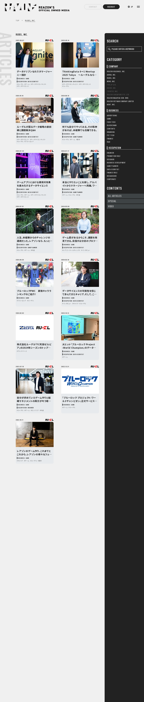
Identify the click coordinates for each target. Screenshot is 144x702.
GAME (109, 118)
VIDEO (111, 206)
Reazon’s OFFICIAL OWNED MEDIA (21, 4)
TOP (17, 20)
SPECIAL (112, 201)
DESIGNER (110, 159)
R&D (108, 142)
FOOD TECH (111, 122)
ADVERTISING (112, 115)
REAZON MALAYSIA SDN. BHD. (118, 98)
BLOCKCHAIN (112, 125)
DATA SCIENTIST (113, 169)
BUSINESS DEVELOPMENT (116, 162)
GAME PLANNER (112, 166)
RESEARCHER (112, 176)
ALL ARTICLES (115, 196)
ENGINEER (110, 153)
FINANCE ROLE (112, 172)
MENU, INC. (111, 81)
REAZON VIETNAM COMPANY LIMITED (120, 101)
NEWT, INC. (111, 104)
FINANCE (110, 138)
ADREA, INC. (111, 75)
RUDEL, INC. (111, 78)
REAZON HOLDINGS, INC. (116, 71)
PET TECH (110, 135)
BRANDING (111, 132)
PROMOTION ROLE (113, 156)
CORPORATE (111, 179)
